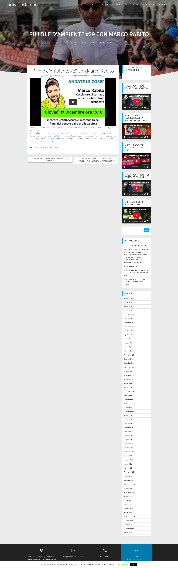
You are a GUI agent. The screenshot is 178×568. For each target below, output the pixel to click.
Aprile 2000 (128, 533)
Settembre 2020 (129, 492)
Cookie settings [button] (122, 565)
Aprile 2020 (128, 512)
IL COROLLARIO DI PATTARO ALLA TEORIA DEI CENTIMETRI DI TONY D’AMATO (136, 272)
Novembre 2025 (129, 327)
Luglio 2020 (128, 500)
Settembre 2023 (129, 411)
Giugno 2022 (128, 440)
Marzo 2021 (128, 468)
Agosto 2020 (128, 496)
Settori (105, 4)
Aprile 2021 (128, 464)
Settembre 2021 (129, 452)
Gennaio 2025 (128, 359)
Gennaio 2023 (128, 424)
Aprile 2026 (128, 306)
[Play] (125, 108)
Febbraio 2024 (129, 391)
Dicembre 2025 (129, 323)
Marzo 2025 (128, 351)
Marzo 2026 (128, 310)
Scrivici (162, 4)
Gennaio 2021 (128, 476)
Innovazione (122, 4)
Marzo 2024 (128, 387)
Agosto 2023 (128, 415)
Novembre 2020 (129, 484)
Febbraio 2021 (129, 472)
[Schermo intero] (148, 108)
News (136, 4)
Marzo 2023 (128, 419)
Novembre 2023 (129, 403)
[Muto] (145, 108)
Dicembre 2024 (129, 363)
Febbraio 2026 (129, 315)
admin (46, 75)
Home (94, 4)
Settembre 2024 (129, 375)
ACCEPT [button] (133, 565)
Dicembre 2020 (129, 480)
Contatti (148, 4)
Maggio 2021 (128, 460)
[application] (136, 102)
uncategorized (95, 75)
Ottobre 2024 (128, 371)
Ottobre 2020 (128, 488)
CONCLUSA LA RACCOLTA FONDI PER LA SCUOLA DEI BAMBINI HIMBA (135, 281)
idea (24, 4)
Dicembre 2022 (129, 428)
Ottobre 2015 (128, 524)
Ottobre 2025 (128, 331)
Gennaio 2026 (128, 319)
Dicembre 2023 (129, 399)
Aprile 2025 (128, 347)
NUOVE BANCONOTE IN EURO (134, 266)
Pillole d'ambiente (52, 148)
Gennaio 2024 (128, 395)
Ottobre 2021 (128, 448)
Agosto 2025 (128, 335)
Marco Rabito (39, 148)
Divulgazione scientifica (80, 75)
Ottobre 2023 (128, 407)
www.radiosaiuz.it (58, 138)
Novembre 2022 (129, 432)
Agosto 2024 (128, 379)
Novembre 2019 (129, 516)
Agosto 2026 (128, 298)
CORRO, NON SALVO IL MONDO (135, 246)
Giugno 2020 (128, 504)
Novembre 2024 (129, 367)
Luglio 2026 (128, 302)
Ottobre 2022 (128, 436)
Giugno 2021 (128, 456)
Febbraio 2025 (129, 355)
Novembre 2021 (129, 444)
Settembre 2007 (129, 528)
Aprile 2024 (128, 383)
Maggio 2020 (128, 508)
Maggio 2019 (128, 520)
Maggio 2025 (128, 343)
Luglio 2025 (128, 339)
